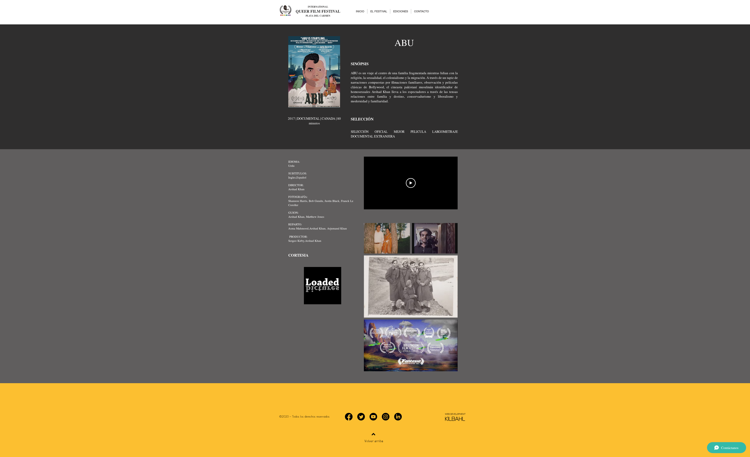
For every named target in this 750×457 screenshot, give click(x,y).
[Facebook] (349, 416)
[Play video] (411, 183)
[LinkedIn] (398, 416)
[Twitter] (361, 416)
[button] (400, 11)
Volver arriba (373, 441)
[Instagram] (385, 416)
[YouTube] (373, 416)
